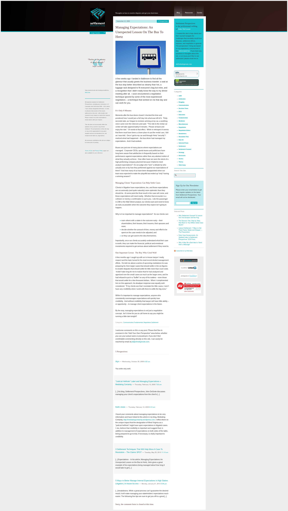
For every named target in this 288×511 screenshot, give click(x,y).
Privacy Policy (99, 150)
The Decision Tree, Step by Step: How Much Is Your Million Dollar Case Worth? (191, 223)
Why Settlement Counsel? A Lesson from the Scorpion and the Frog (190, 216)
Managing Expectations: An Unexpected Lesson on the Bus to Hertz (139, 32)
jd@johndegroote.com (140, 342)
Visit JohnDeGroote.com (186, 73)
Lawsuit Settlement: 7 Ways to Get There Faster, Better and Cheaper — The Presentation (190, 230)
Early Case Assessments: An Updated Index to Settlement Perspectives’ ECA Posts (188, 237)
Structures (182, 155)
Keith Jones (120, 407)
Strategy (181, 152)
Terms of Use (88, 150)
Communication (128, 322)
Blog (178, 12)
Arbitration (182, 99)
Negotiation (147, 322)
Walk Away (182, 165)
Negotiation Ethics (184, 130)
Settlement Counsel (185, 149)
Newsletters (182, 133)
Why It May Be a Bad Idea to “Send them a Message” (190, 243)
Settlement (154, 322)
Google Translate (95, 33)
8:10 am (152, 407)
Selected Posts (183, 143)
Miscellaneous (183, 124)
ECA (180, 111)
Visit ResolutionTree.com (186, 82)
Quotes (199, 12)
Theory (181, 162)
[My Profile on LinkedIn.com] (189, 270)
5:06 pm (164, 483)
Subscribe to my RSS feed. (184, 251)
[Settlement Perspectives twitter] (189, 278)
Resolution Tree (184, 137)
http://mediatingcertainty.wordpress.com (139, 420)
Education (182, 115)
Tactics (181, 159)
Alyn (117, 361)
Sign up (194, 203)
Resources (189, 12)
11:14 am (165, 452)
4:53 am (147, 361)
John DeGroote (184, 29)
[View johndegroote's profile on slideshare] (189, 262)
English (93, 37)
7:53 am (159, 384)
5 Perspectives (163, 21)
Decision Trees (183, 108)
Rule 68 (181, 140)
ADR (180, 96)
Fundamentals (138, 322)
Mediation (182, 121)
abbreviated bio (184, 51)
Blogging (181, 102)
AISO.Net (87, 92)
